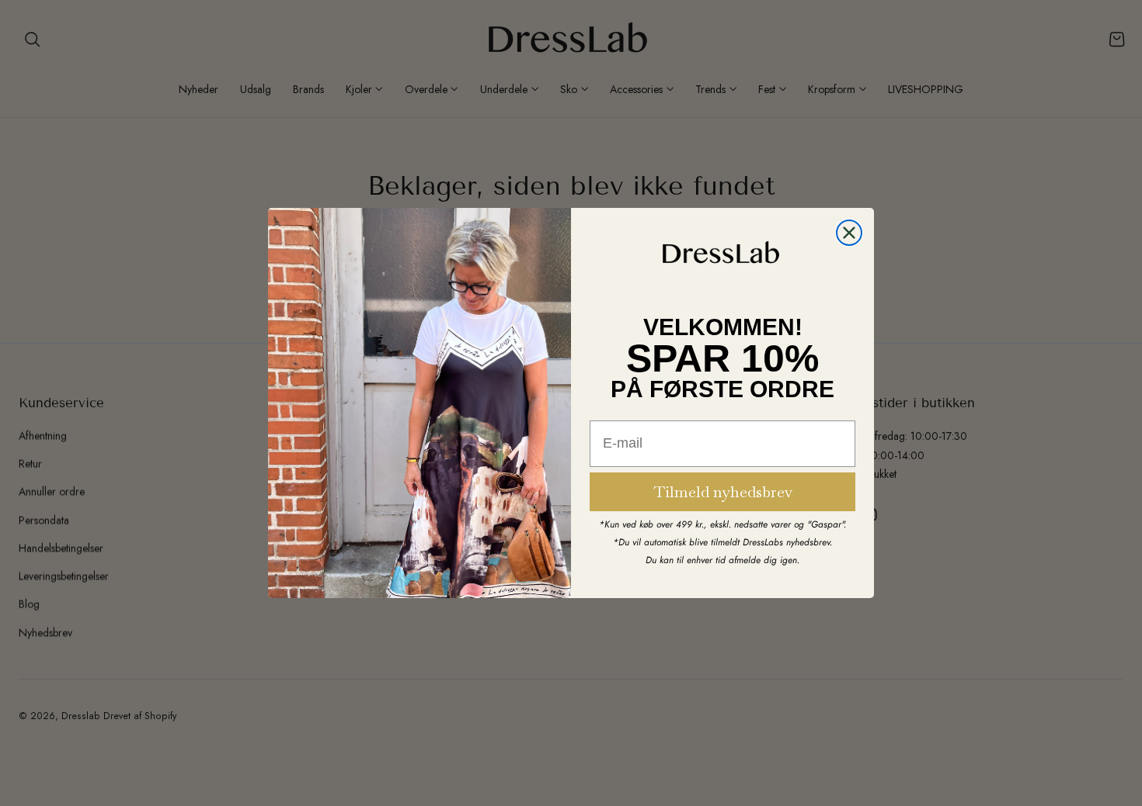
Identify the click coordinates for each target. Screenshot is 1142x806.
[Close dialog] (849, 232)
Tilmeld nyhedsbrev (722, 492)
